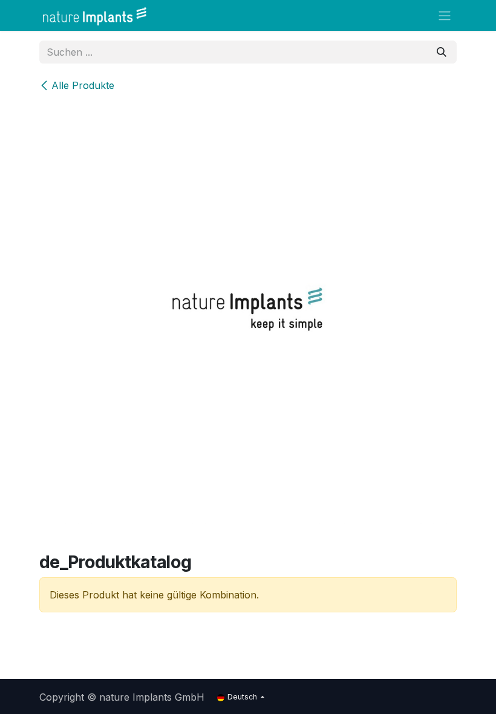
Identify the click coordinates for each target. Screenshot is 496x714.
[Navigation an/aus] (444, 15)
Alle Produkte (82, 85)
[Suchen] (441, 52)
